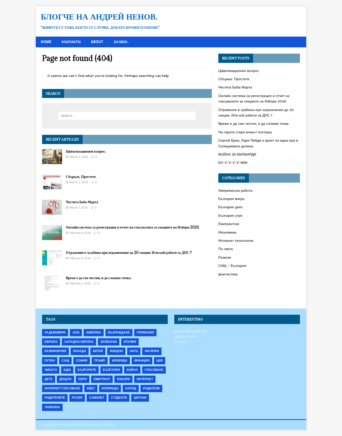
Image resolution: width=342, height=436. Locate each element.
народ (130, 388)
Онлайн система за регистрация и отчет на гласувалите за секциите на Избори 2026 (132, 227)
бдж (67, 369)
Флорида (119, 360)
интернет (145, 379)
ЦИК (159, 360)
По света (225, 249)
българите (87, 369)
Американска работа (235, 190)
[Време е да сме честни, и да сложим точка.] (52, 288)
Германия (145, 332)
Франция (142, 360)
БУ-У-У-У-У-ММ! (232, 162)
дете (49, 379)
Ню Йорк (152, 351)
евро (82, 379)
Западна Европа (79, 341)
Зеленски (108, 341)
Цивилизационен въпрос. (86, 151)
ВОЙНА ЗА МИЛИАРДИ (237, 154)
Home (46, 42)
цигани (140, 397)
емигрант (102, 379)
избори (123, 379)
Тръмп (99, 360)
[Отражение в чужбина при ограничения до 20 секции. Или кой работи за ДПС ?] (52, 262)
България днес (230, 207)
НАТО (134, 351)
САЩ (65, 360)
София (81, 360)
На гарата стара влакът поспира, (245, 132)
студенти (119, 397)
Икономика (227, 232)
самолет (96, 397)
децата (65, 379)
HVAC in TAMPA (185, 336)
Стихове (180, 342)
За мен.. (121, 42)
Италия (130, 341)
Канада (79, 351)
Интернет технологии (235, 240)
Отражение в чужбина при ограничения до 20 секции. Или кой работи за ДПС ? (129, 252)
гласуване (154, 369)
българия (111, 369)
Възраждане (119, 332)
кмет (91, 388)
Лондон (116, 351)
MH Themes (106, 424)
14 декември (55, 332)
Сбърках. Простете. (81, 176)
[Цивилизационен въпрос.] (52, 161)
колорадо (110, 388)
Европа (51, 341)
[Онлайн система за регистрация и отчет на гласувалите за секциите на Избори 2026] (52, 237)
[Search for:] (127, 116)
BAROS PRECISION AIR (190, 331)
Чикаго (51, 369)
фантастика (228, 274)
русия (77, 397)
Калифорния (55, 351)
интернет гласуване (62, 388)
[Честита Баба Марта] (52, 212)
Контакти (71, 42)
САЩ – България (232, 265)
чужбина (52, 407)
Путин (50, 360)
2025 (75, 332)
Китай (98, 351)
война (132, 369)
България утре (230, 215)
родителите (55, 397)
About (97, 42)
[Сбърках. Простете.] (52, 186)
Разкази (224, 257)
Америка (93, 332)
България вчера (231, 198)
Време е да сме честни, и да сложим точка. (98, 277)
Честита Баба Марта (82, 201)
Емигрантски (228, 224)
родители (151, 388)
